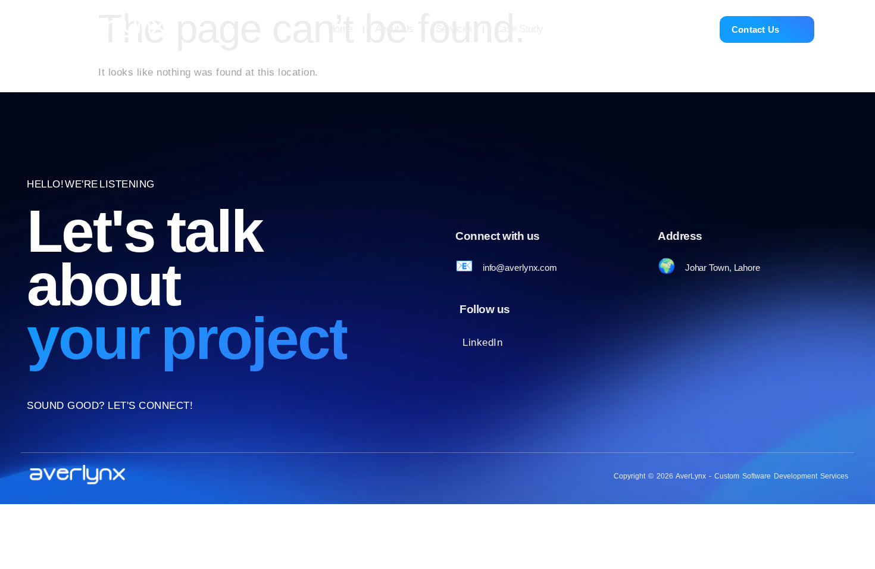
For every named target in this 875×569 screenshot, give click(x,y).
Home (340, 29)
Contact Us (756, 29)
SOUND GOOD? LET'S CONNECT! (110, 405)
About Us (394, 29)
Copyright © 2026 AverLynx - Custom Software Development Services (731, 476)
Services (454, 29)
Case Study (519, 29)
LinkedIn (482, 342)
